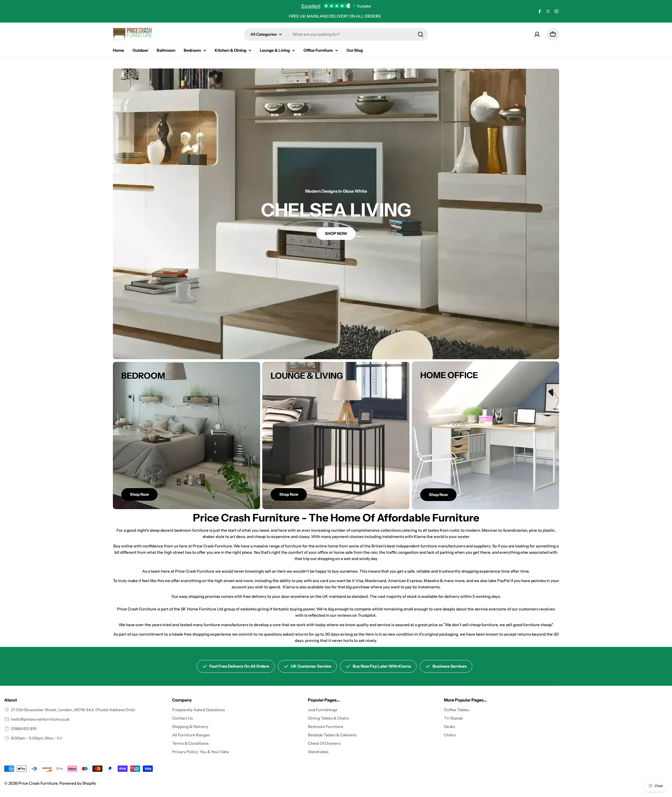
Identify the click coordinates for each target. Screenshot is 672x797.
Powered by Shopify (77, 783)
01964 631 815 (23, 728)
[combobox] (336, 34)
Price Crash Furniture (37, 783)
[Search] (420, 34)
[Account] (537, 34)
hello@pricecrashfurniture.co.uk (40, 719)
